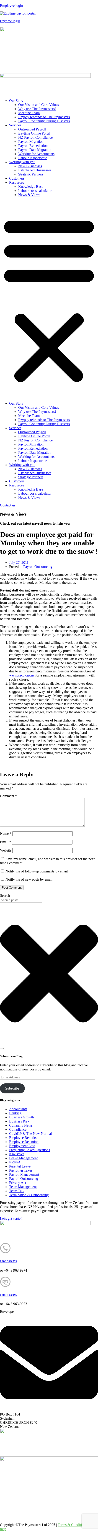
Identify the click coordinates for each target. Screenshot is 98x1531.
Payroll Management (24, 1174)
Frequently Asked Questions (29, 1150)
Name (5, 833)
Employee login (11, 6)
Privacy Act (17, 1183)
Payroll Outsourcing (37, 567)
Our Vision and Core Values (38, 105)
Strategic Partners (30, 174)
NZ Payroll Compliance (35, 137)
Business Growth (21, 1117)
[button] (49, 299)
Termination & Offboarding (29, 1195)
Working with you (22, 162)
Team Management (23, 1187)
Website (5, 850)
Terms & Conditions (72, 1525)
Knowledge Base (30, 186)
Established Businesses (34, 170)
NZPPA (15, 1162)
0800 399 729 (8, 1261)
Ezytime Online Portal (34, 133)
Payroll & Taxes (20, 1170)
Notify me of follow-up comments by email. (37, 871)
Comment (8, 796)
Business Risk (19, 1121)
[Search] (2, 1048)
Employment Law (22, 1146)
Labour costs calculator (35, 191)
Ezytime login (10, 21)
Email (5, 842)
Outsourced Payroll (32, 129)
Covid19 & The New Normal (30, 1133)
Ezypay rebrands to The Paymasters (44, 117)
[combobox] (21, 900)
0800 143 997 (8, 1295)
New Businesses (30, 166)
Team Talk (16, 1191)
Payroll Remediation (33, 146)
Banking (15, 1113)
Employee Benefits (22, 1138)
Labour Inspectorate (32, 158)
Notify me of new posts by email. (29, 879)
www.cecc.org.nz (21, 675)
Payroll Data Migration (34, 150)
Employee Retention (24, 1142)
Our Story (16, 101)
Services (15, 125)
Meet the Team (29, 113)
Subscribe (12, 1088)
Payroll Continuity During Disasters (44, 121)
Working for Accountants (36, 154)
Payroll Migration (31, 141)
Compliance (17, 1129)
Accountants (18, 1109)
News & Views (29, 195)
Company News (21, 1125)
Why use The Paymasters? (37, 109)
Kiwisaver (16, 1154)
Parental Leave (20, 1166)
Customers (16, 178)
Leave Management (23, 1158)
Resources (16, 182)
